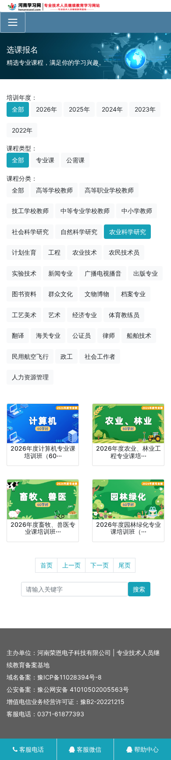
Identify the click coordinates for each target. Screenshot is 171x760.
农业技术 (84, 252)
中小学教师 (136, 210)
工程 (54, 252)
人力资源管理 (30, 377)
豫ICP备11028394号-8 (69, 677)
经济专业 (84, 315)
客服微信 (88, 749)
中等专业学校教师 (85, 210)
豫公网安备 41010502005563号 (83, 689)
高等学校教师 (54, 190)
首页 (46, 565)
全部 (18, 109)
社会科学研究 (30, 231)
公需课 (75, 160)
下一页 (99, 565)
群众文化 (60, 294)
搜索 (139, 589)
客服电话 (31, 749)
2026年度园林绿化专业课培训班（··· (128, 528)
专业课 (45, 160)
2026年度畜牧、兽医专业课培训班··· (43, 528)
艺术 (54, 315)
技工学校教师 (30, 210)
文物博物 (97, 294)
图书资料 (24, 294)
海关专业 (48, 335)
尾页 (124, 565)
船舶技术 (139, 335)
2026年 (46, 109)
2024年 (112, 109)
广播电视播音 (103, 273)
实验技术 (24, 273)
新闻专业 (60, 273)
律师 (109, 335)
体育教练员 (124, 315)
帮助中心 (145, 749)
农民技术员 (124, 252)
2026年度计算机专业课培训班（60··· (43, 452)
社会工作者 (100, 356)
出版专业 (145, 273)
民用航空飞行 (30, 356)
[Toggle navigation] (12, 22)
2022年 (22, 130)
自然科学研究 (79, 231)
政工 (67, 356)
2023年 (145, 109)
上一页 (71, 565)
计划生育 (24, 252)
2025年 (79, 109)
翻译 (18, 335)
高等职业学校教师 (109, 190)
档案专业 (133, 294)
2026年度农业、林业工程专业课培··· (128, 452)
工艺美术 (24, 315)
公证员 (81, 335)
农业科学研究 (127, 231)
